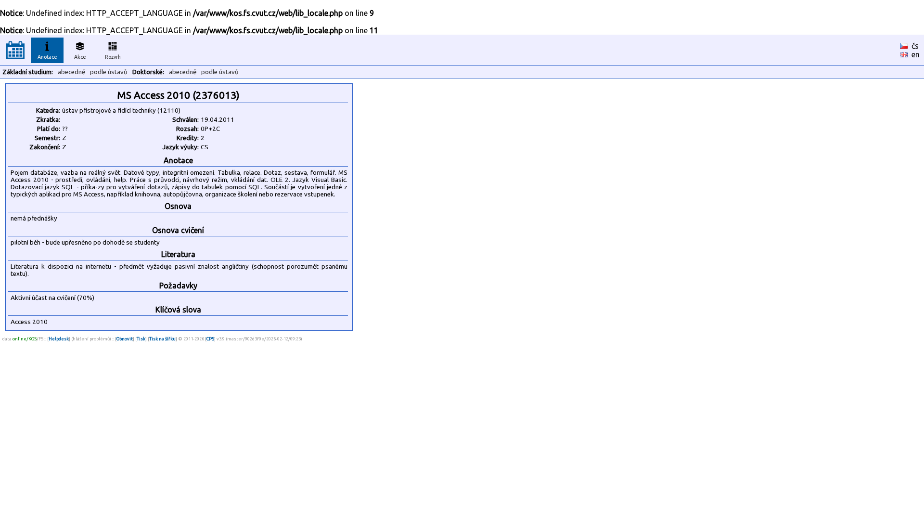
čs (915, 45)
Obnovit (124, 338)
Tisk (141, 338)
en (915, 54)
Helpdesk (59, 338)
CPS (210, 338)
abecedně (71, 72)
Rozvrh (113, 57)
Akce (80, 57)
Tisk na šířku (162, 338)
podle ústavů (109, 72)
